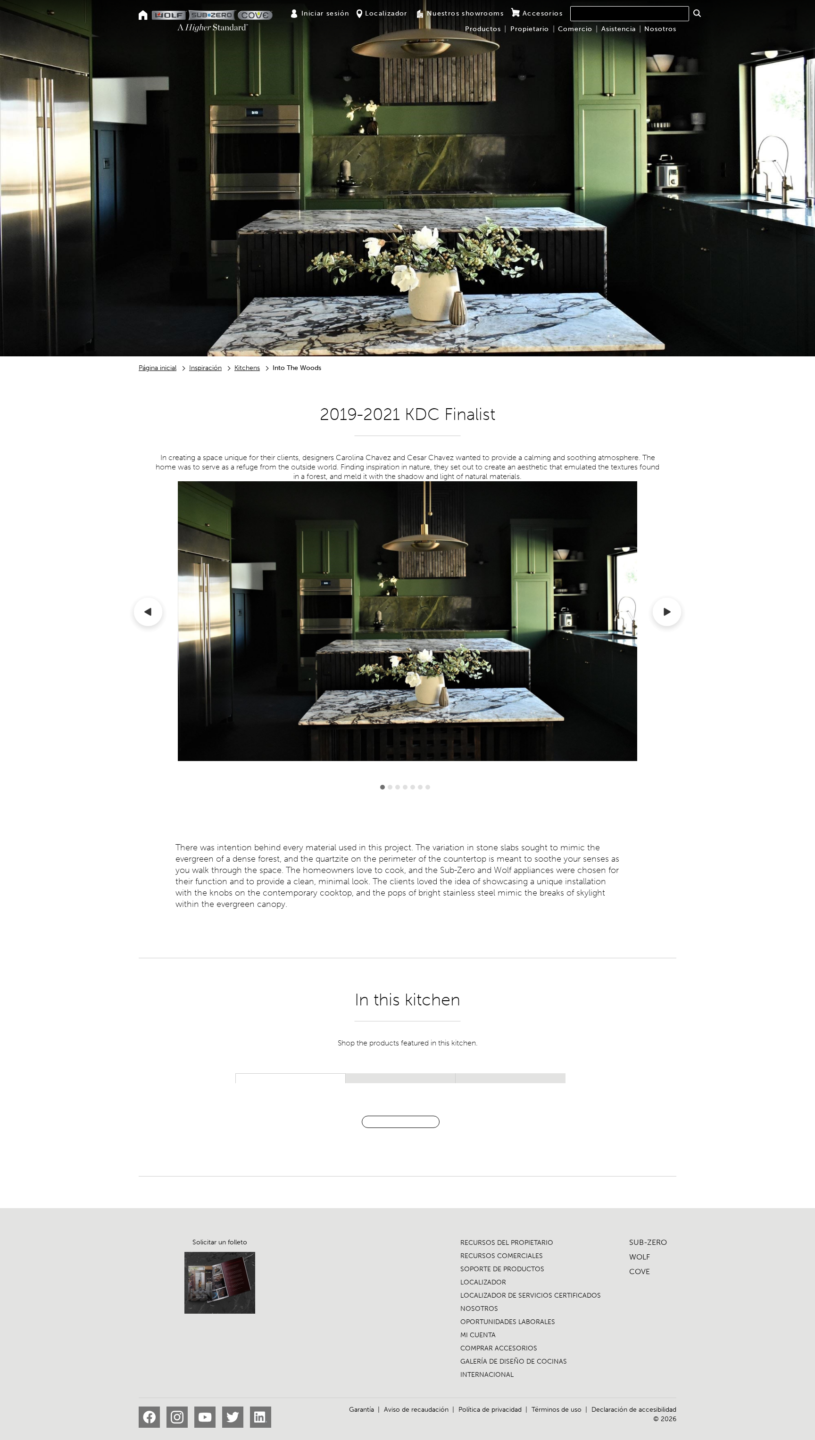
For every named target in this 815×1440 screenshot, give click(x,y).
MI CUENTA (478, 1335)
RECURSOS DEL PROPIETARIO (506, 1243)
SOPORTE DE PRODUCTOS (502, 1269)
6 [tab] (420, 787)
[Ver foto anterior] (148, 614)
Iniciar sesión (325, 13)
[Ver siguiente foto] (667, 614)
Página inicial (157, 368)
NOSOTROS (479, 1309)
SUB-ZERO (648, 1242)
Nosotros (660, 29)
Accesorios (543, 13)
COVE (639, 1271)
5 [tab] (412, 787)
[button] (697, 13)
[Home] (143, 16)
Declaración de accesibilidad (633, 1410)
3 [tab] (397, 787)
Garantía (361, 1410)
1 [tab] (382, 787)
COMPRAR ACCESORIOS (498, 1348)
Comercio (575, 29)
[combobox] (630, 14)
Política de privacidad (490, 1410)
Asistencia (618, 29)
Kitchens (247, 368)
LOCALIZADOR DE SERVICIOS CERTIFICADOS (530, 1296)
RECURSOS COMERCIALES (501, 1256)
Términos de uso (557, 1410)
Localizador (386, 13)
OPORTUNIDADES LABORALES (507, 1322)
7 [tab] (427, 787)
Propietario (529, 29)
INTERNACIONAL (487, 1375)
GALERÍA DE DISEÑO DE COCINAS (513, 1362)
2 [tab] (390, 787)
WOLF (639, 1256)
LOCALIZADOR (483, 1282)
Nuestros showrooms (465, 13)
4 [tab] (405, 787)
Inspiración (205, 368)
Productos (483, 29)
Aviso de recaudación (416, 1410)
